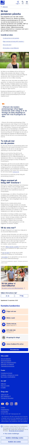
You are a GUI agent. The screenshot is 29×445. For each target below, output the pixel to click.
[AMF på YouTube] (2, 404)
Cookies (3, 407)
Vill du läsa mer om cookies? (16, 431)
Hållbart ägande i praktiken (12, 246)
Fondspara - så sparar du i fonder (9, 375)
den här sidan (5, 252)
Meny (27, 3)
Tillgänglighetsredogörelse (7, 366)
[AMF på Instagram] (11, 404)
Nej (22, 296)
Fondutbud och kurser (6, 373)
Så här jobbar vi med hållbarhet (11, 48)
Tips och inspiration (6, 358)
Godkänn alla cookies (14, 442)
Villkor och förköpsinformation (8, 362)
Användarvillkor (4, 411)
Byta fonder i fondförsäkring (8, 377)
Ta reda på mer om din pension (11, 38)
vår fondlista (4, 257)
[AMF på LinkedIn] (16, 404)
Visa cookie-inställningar (12, 433)
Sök (23, 3)
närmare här (16, 172)
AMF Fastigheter (5, 396)
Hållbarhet (5, 7)
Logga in (18, 3)
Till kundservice (14, 349)
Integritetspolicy (5, 409)
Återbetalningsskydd (6, 360)
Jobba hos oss (4, 394)
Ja (8, 296)
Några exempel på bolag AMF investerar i (13, 41)
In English (3, 387)
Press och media (5, 385)
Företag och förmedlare (7, 398)
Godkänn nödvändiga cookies (14, 438)
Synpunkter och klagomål (7, 364)
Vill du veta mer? (7, 44)
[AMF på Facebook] (7, 404)
